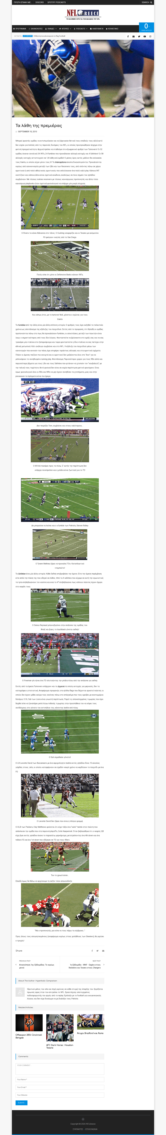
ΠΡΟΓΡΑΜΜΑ (21, 29)
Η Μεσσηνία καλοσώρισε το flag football (49, 36)
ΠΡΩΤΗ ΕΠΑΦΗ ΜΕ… (23, 2)
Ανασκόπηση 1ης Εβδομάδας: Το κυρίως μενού (36, 966)
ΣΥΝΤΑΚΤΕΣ (78, 1129)
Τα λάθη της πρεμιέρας (39, 126)
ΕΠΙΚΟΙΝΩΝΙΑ (91, 1129)
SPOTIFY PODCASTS (57, 2)
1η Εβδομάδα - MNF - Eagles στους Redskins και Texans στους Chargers (85, 966)
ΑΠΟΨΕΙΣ (65, 29)
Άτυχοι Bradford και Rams (90, 1033)
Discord (39, 2)
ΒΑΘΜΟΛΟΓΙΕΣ (37, 29)
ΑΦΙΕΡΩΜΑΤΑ (97, 29)
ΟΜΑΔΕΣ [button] (51, 29)
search (145, 2)
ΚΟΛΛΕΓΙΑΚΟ (113, 29)
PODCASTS (80, 29)
